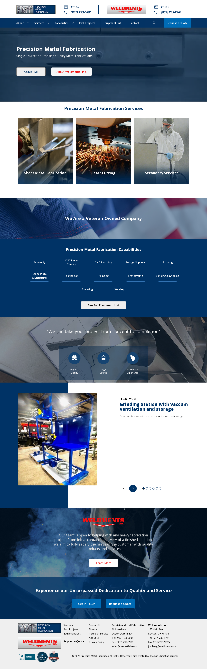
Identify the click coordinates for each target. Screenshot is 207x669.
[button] (124, 488)
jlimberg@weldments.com (162, 646)
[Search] (154, 23)
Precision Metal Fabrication (95, 655)
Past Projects (70, 629)
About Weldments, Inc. (72, 72)
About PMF (31, 72)
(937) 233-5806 (81, 12)
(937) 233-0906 (125, 642)
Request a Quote (177, 23)
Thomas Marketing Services (164, 655)
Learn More (103, 563)
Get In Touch (86, 604)
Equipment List (71, 633)
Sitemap (93, 629)
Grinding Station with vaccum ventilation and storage (154, 406)
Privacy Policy (96, 642)
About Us (94, 637)
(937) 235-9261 (171, 12)
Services (68, 625)
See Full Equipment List (103, 305)
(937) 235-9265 (161, 642)
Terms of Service (98, 633)
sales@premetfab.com (124, 646)
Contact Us (95, 625)
